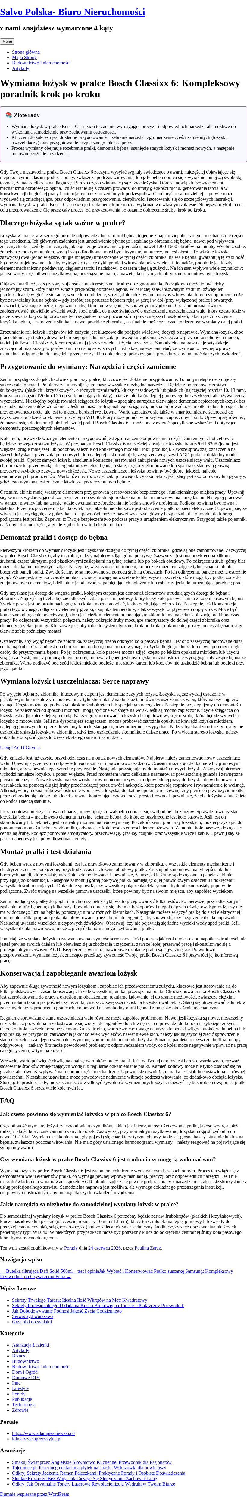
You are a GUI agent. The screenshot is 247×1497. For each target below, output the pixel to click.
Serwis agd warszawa (32, 1316)
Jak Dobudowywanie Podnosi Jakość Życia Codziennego (67, 1310)
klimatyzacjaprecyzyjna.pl (36, 1438)
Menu (7, 41)
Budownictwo (25, 1361)
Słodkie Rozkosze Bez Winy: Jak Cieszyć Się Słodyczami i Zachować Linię (84, 1478)
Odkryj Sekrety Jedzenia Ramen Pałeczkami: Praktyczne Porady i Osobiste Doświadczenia (98, 1473)
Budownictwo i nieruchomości (41, 62)
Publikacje (22, 1399)
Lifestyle (20, 1388)
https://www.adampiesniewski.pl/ (43, 1433)
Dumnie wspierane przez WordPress (34, 1494)
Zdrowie (20, 1410)
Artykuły (20, 68)
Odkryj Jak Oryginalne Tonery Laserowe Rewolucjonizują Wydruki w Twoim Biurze (93, 1483)
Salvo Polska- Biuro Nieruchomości (72, 11)
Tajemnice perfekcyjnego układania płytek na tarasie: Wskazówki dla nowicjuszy (89, 1467)
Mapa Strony (24, 57)
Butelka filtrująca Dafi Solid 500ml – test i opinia (49, 1271)
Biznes (18, 1355)
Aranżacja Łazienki (30, 1345)
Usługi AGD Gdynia (20, 747)
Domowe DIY (26, 1377)
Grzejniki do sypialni (32, 1321)
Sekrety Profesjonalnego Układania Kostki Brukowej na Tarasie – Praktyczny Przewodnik (98, 1305)
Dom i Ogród (25, 1372)
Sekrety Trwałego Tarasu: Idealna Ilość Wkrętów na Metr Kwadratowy (79, 1300)
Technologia (24, 1404)
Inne (16, 1382)
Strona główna (26, 52)
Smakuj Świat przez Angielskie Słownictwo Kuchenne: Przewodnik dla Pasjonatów (92, 1462)
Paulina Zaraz (148, 1247)
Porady (71, 1247)
